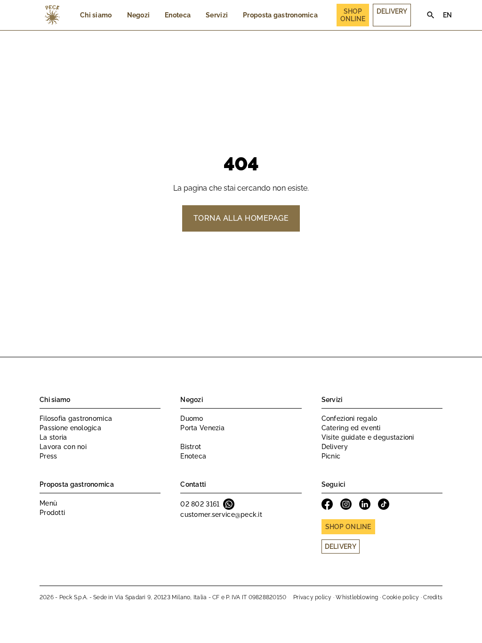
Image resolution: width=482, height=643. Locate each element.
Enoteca (178, 15)
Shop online (348, 526)
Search (430, 15)
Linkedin (364, 504)
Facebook (327, 504)
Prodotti (52, 512)
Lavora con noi (63, 446)
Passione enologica (70, 428)
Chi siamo (96, 15)
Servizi (217, 15)
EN (447, 15)
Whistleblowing (357, 597)
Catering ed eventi (351, 428)
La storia (53, 437)
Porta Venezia (202, 428)
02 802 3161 (199, 504)
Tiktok (383, 504)
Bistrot (190, 446)
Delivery (392, 11)
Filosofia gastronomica (76, 418)
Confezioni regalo (349, 418)
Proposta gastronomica (280, 15)
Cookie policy (400, 597)
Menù (48, 503)
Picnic (331, 456)
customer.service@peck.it (221, 514)
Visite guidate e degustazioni (367, 437)
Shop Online (352, 15)
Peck (52, 15)
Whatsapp (228, 504)
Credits (432, 597)
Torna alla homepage (241, 218)
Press (48, 456)
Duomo (191, 418)
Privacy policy (312, 597)
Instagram (346, 504)
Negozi (138, 15)
